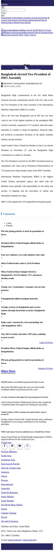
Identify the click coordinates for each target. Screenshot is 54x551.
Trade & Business (41, 32)
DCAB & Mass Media (11, 504)
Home (3, 18)
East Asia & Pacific (35, 18)
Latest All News (46, 342)
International (35, 20)
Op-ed (4, 517)
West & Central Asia (11, 468)
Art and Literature (9, 521)
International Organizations (27, 69)
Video (26, 35)
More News (8, 371)
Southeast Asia (21, 18)
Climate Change (8, 513)
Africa (21, 20)
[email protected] (14, 540)
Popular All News (45, 368)
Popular (9, 225)
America (14, 20)
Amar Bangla (25, 22)
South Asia (10, 18)
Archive (4, 4)
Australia (5, 488)
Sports (4, 509)
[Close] (2, 28)
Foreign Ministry (9, 451)
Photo (21, 35)
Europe (27, 20)
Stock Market (14, 22)
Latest (8, 223)
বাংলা (2, 15)
